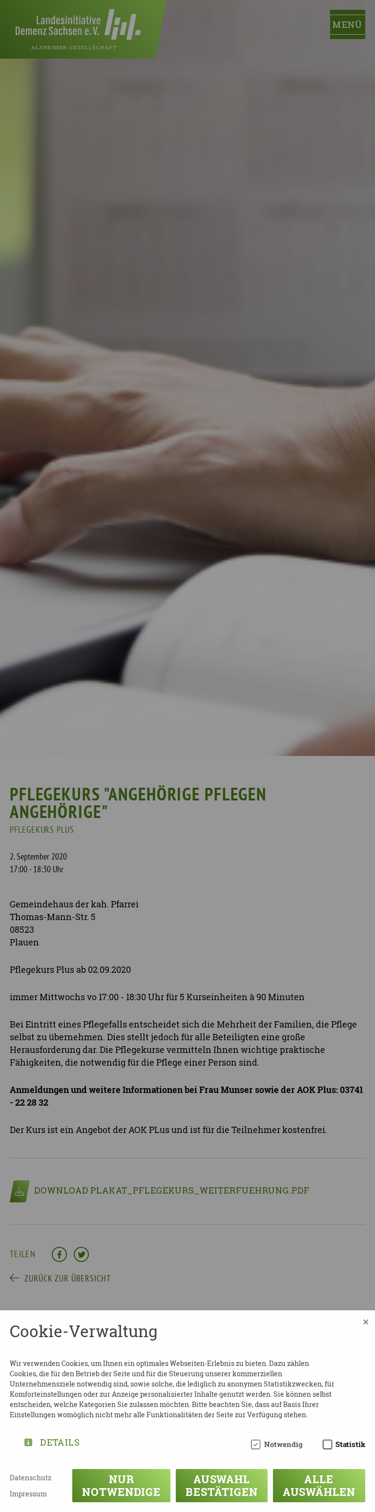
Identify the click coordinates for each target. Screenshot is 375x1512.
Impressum (28, 1493)
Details (60, 1440)
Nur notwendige (121, 1485)
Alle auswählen (319, 1485)
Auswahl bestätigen (221, 1485)
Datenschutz (30, 1477)
